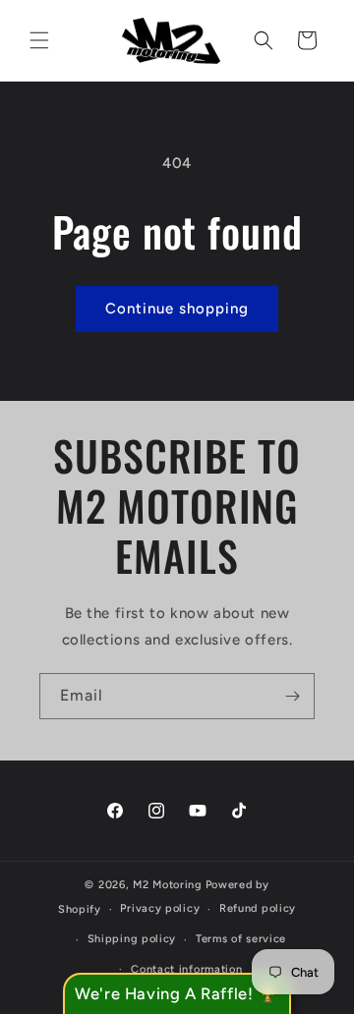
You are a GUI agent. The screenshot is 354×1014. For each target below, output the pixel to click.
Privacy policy (160, 908)
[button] (39, 40)
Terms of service (241, 938)
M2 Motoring (168, 884)
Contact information (186, 969)
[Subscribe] (292, 696)
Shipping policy (132, 938)
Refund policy (257, 908)
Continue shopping (177, 308)
